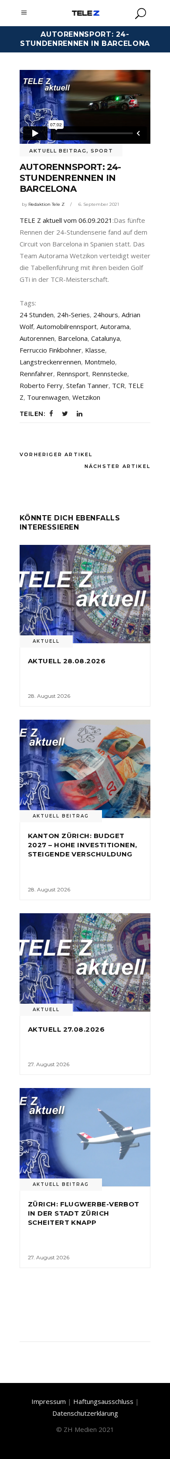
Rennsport (72, 373)
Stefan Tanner (87, 385)
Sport (102, 151)
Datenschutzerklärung (85, 1413)
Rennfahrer (36, 373)
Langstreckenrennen (50, 361)
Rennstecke (109, 373)
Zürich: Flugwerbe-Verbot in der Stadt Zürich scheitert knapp (83, 1213)
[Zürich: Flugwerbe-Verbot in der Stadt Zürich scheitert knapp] (85, 1137)
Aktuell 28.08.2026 (66, 661)
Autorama (114, 326)
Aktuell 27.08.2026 (66, 1029)
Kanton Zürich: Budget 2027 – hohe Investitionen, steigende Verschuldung (82, 845)
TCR (118, 385)
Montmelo (100, 361)
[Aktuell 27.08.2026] (85, 962)
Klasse (95, 350)
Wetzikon (86, 397)
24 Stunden (37, 314)
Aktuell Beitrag (58, 151)
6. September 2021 (98, 204)
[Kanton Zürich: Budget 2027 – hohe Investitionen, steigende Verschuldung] (85, 769)
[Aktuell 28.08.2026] (85, 594)
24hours (105, 314)
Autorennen (37, 338)
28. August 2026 (49, 696)
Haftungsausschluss (103, 1401)
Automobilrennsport (67, 326)
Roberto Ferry (41, 385)
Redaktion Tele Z (46, 204)
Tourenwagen (48, 397)
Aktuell (46, 641)
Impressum (48, 1401)
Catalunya (105, 338)
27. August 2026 (48, 1064)
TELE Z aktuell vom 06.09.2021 (66, 220)
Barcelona (73, 338)
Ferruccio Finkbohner (51, 350)
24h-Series (73, 314)
